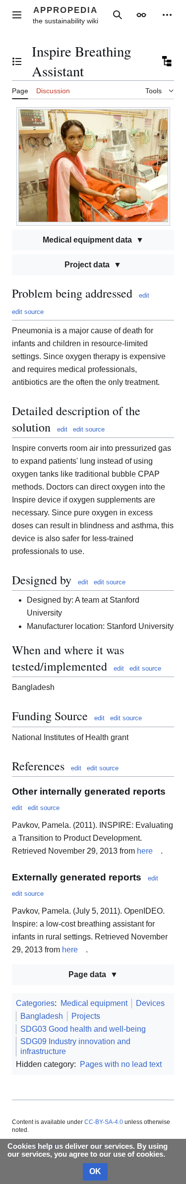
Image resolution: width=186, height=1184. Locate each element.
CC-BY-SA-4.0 (103, 1122)
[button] (17, 15)
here (145, 851)
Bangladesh (41, 1016)
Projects (85, 1016)
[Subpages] (166, 61)
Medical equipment (94, 1003)
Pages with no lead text (121, 1064)
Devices (150, 1003)
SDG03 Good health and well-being (83, 1029)
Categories (35, 1003)
